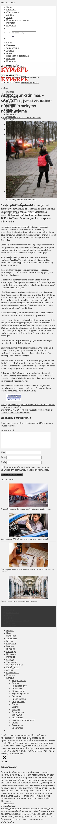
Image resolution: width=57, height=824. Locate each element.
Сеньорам (17, 688)
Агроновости (18, 712)
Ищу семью (17, 717)
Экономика (11, 638)
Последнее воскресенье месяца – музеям (19, 601)
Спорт (15, 722)
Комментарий (8, 430)
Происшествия (19, 699)
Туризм (15, 683)
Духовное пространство (23, 720)
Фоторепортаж (19, 680)
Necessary (9, 803)
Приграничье (18, 701)
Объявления (12, 12)
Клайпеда (11, 651)
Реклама (10, 22)
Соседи (10, 119)
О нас (9, 7)
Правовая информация (17, 20)
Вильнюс (10, 649)
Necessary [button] (6, 801)
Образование (18, 691)
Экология (16, 696)
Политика (11, 635)
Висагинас (11, 114)
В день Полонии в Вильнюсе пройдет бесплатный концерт (26, 509)
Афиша (10, 15)
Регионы (10, 656)
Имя (3, 452)
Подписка (11, 25)
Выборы (16, 709)
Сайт (3, 462)
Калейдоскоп (12, 667)
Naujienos (4, 88)
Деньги (15, 704)
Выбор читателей (14, 664)
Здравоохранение (21, 693)
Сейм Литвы (12, 672)
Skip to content (8, 2)
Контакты (11, 9)
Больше (10, 678)
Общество (11, 643)
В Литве (10, 91)
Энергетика (17, 728)
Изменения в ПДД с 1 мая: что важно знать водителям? (24, 539)
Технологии (17, 725)
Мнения (10, 646)
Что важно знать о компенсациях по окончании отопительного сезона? (27, 570)
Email (3, 457)
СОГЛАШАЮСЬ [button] (18, 751)
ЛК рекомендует (19, 685)
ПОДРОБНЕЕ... (34, 751)
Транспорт (11, 662)
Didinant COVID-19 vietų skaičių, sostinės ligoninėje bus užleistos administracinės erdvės (27, 411)
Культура (10, 675)
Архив (9, 17)
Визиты (15, 706)
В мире (9, 633)
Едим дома (17, 714)
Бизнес (9, 641)
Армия (9, 670)
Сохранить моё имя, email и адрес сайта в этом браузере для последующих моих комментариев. (25, 468)
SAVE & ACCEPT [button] (9, 821)
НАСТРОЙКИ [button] (48, 751)
